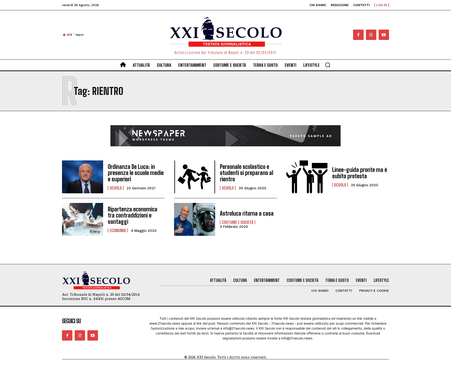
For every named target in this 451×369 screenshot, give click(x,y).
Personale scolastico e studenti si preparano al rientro (246, 173)
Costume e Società (237, 222)
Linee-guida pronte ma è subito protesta (359, 172)
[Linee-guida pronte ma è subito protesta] (306, 176)
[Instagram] (371, 35)
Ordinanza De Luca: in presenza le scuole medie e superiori (136, 173)
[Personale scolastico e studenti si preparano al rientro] (194, 176)
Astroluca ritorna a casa (247, 213)
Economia (118, 230)
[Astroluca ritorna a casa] (194, 219)
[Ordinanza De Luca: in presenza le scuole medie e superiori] (82, 176)
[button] (327, 64)
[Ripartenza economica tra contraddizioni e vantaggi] (82, 219)
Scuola (116, 188)
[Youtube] (384, 35)
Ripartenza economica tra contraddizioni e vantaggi (132, 215)
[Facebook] (358, 35)
